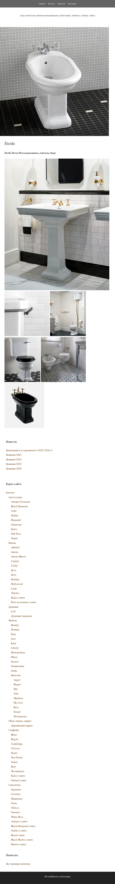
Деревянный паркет (22, 725)
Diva (13, 570)
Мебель (13, 620)
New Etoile (17, 757)
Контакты (72, 3)
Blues (14, 734)
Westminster (20, 716)
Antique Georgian (20, 501)
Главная (42, 3)
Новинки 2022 (14, 464)
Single (14, 538)
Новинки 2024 (14, 459)
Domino (15, 629)
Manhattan (16, 798)
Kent (13, 643)
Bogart (17, 684)
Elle (16, 689)
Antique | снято (19, 821)
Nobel (14, 762)
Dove (13, 574)
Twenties (15, 812)
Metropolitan (18, 652)
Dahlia (14, 515)
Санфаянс (14, 730)
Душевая (13, 606)
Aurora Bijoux (18, 556)
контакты (25, 863)
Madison (18, 698)
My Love (18, 702)
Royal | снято (18, 835)
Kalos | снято (18, 597)
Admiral (15, 547)
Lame (14, 588)
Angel (17, 680)
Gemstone (16, 524)
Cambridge (17, 743)
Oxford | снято (18, 780)
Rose (16, 707)
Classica (15, 748)
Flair (13, 634)
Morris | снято (18, 844)
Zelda (14, 670)
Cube (14, 510)
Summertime (17, 666)
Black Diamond (19, 506)
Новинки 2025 (14, 454)
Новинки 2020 (14, 468)
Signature (16, 789)
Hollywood (17, 584)
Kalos (14, 529)
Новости (61, 3)
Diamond (16, 520)
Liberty (15, 647)
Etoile (14, 753)
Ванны (12, 543)
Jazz (13, 638)
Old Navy (16, 533)
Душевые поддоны (21, 616)
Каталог (51, 3)
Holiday (15, 579)
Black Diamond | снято (23, 826)
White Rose (17, 817)
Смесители (14, 785)
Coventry (16, 794)
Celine (14, 565)
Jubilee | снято (19, 830)
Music (14, 657)
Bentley (15, 625)
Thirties (15, 593)
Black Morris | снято (22, 839)
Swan (14, 803)
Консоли (15, 675)
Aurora (14, 552)
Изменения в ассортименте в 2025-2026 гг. (29, 450)
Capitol (15, 561)
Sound (17, 711)
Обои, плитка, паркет (20, 721)
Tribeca (15, 807)
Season (15, 661)
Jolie (16, 693)
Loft (13, 611)
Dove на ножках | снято (23, 602)
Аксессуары (15, 497)
